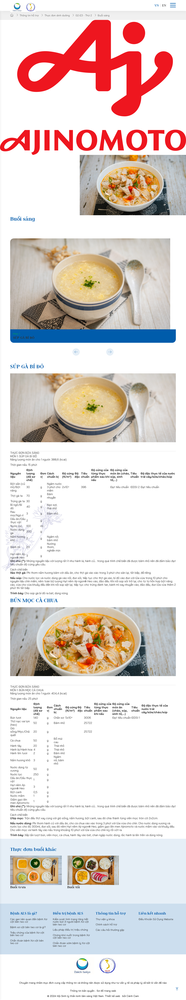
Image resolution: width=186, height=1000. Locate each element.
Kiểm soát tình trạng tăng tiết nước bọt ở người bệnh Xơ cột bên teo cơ (71, 922)
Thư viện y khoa (105, 919)
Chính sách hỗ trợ (106, 924)
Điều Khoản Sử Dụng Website (156, 919)
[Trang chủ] (12, 15)
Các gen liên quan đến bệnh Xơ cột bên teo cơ (28, 920)
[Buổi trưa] (36, 870)
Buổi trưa (18, 887)
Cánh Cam (133, 996)
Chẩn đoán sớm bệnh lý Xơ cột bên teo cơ (71, 944)
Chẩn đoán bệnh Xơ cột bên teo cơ (27, 942)
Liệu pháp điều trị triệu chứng (70, 929)
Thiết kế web (112, 996)
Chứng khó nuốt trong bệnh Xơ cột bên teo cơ (71, 936)
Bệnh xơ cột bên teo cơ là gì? (28, 927)
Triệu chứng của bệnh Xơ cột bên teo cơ (27, 934)
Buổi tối (73, 887)
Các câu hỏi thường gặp (110, 930)
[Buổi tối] (93, 870)
